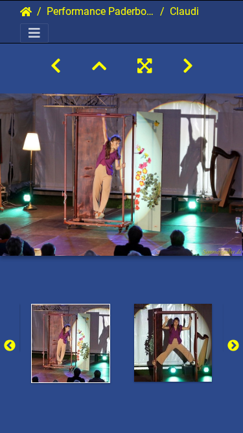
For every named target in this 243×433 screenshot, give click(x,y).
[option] (70, 343)
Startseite (26, 11)
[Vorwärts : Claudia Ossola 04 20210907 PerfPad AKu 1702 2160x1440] (188, 66)
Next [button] (233, 346)
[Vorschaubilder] (99, 66)
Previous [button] (9, 346)
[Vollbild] (144, 66)
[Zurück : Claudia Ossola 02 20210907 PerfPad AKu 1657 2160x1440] (55, 66)
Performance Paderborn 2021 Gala (101, 11)
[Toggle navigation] (34, 33)
